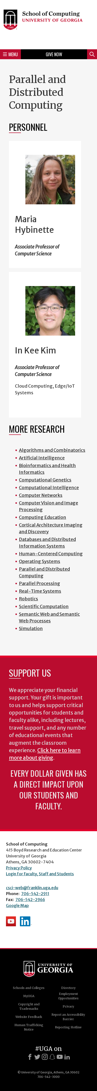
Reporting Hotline (68, 1027)
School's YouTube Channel (11, 921)
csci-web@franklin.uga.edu (32, 887)
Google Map (17, 905)
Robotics (28, 599)
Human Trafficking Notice (28, 1027)
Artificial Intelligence (42, 458)
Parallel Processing (39, 583)
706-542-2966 (30, 899)
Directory (68, 988)
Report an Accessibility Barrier (68, 1017)
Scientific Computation (44, 606)
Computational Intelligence (49, 487)
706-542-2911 (35, 893)
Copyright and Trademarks (29, 1006)
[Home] (48, 24)
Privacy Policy (19, 867)
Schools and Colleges (29, 988)
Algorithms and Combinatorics (52, 450)
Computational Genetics (45, 480)
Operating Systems (39, 561)
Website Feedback (28, 1017)
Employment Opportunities (68, 996)
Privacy (68, 1006)
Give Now (54, 54)
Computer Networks (40, 495)
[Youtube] (60, 1057)
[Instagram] (45, 1057)
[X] (37, 1057)
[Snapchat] (52, 1057)
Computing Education (42, 517)
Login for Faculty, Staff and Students (40, 873)
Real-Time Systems (40, 591)
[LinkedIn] (67, 1057)
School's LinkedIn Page (26, 921)
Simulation (31, 628)
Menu (13, 54)
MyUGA (28, 996)
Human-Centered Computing (51, 554)
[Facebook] (30, 1057)
